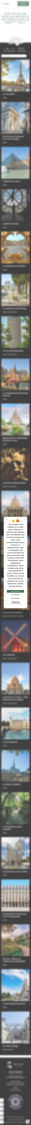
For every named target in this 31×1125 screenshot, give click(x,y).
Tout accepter (15, 591)
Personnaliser (15, 598)
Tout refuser (15, 595)
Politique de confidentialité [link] (15, 602)
